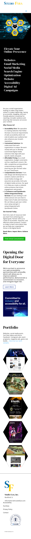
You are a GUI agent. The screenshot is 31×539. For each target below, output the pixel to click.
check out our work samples (12, 342)
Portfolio (6, 506)
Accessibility (7, 503)
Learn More (9, 287)
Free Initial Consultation (14, 239)
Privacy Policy (7, 509)
